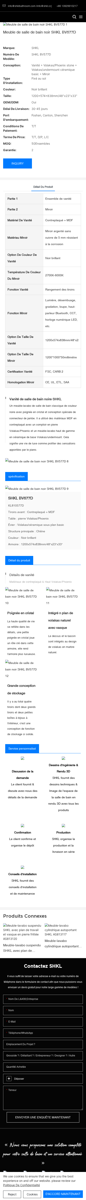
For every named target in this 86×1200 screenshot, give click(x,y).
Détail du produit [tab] (43, 186)
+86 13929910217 (67, 6)
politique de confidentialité (21, 1185)
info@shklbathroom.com (21, 6)
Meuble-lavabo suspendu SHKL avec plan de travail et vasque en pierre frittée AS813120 (22, 948)
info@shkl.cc (44, 6)
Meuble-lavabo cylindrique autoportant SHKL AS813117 (61, 944)
